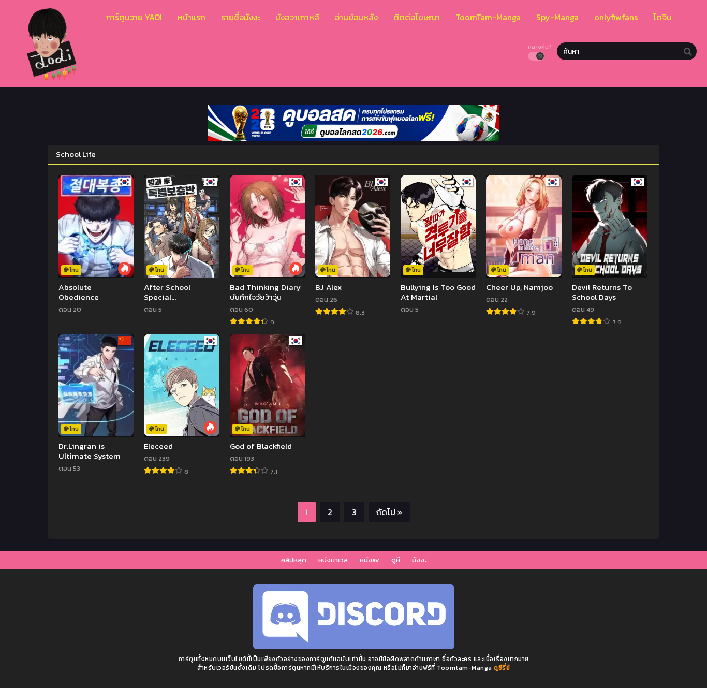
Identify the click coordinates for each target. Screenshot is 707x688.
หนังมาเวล (333, 560)
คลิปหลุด (293, 560)
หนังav (369, 560)
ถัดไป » (389, 512)
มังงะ (419, 560)
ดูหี (395, 560)
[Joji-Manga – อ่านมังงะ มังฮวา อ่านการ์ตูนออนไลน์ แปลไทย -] (49, 77)
